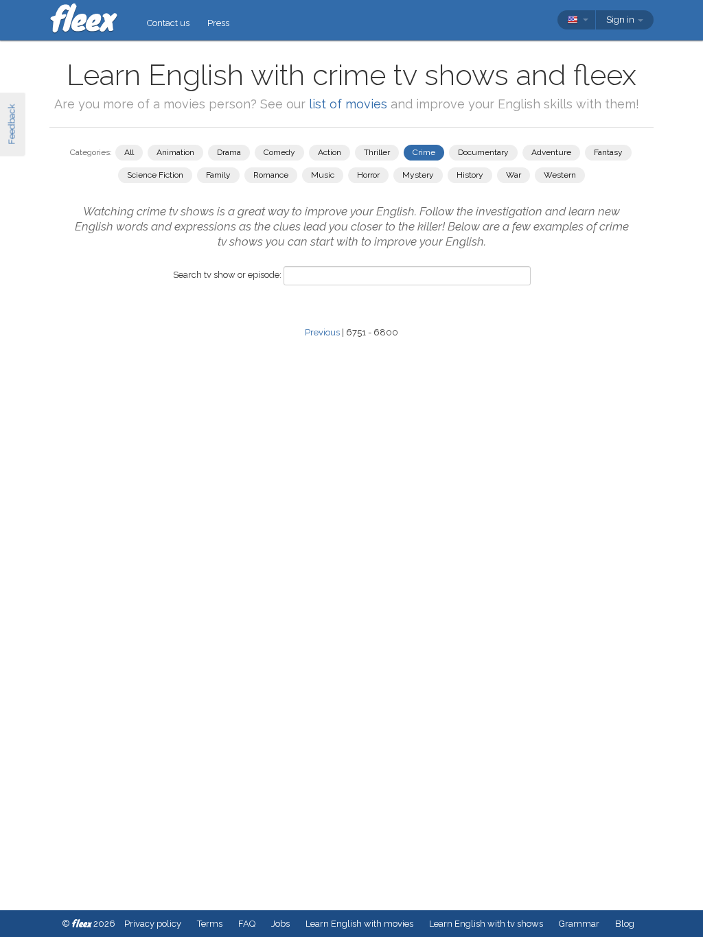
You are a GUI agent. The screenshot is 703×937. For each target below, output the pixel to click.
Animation (175, 152)
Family (218, 175)
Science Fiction (155, 175)
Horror (368, 175)
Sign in (621, 19)
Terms (209, 923)
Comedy (279, 152)
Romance (270, 175)
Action (329, 152)
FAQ (246, 923)
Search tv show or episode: (227, 275)
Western (560, 175)
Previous (322, 332)
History (470, 175)
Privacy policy (152, 923)
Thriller (377, 152)
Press (218, 23)
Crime (424, 152)
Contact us (168, 23)
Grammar (579, 923)
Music (322, 175)
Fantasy (608, 152)
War (513, 175)
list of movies (348, 104)
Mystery (418, 175)
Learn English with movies (359, 923)
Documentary (483, 152)
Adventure (551, 152)
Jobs (280, 923)
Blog (624, 923)
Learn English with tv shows (486, 923)
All (129, 152)
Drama (229, 152)
